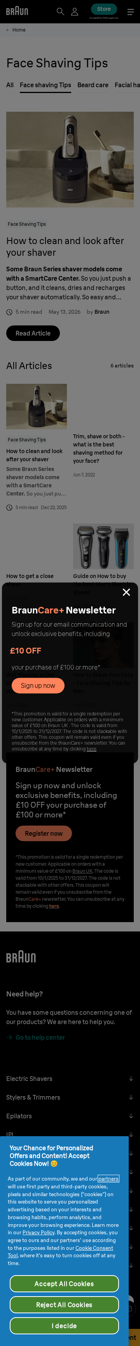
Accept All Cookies (64, 1284)
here (91, 749)
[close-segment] (126, 593)
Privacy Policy (38, 1232)
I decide (64, 1326)
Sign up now (38, 686)
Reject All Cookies (64, 1305)
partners (108, 1179)
